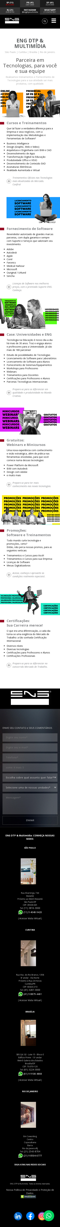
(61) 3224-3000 (32, 1069)
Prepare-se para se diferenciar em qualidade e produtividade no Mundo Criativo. (32, 392)
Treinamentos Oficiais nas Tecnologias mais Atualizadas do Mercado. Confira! (32, 181)
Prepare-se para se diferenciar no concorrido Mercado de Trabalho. (30, 665)
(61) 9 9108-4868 (32, 1073)
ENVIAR (30, 820)
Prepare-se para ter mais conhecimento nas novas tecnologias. (31, 484)
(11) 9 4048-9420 (32, 912)
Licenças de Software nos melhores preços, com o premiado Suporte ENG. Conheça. (32, 287)
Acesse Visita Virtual (30, 918)
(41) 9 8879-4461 (32, 994)
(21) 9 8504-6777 (32, 1155)
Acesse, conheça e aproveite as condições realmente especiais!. (28, 574)
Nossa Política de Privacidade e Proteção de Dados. (30, 1191)
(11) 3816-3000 (32, 908)
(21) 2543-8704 (32, 1151)
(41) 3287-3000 (32, 989)
